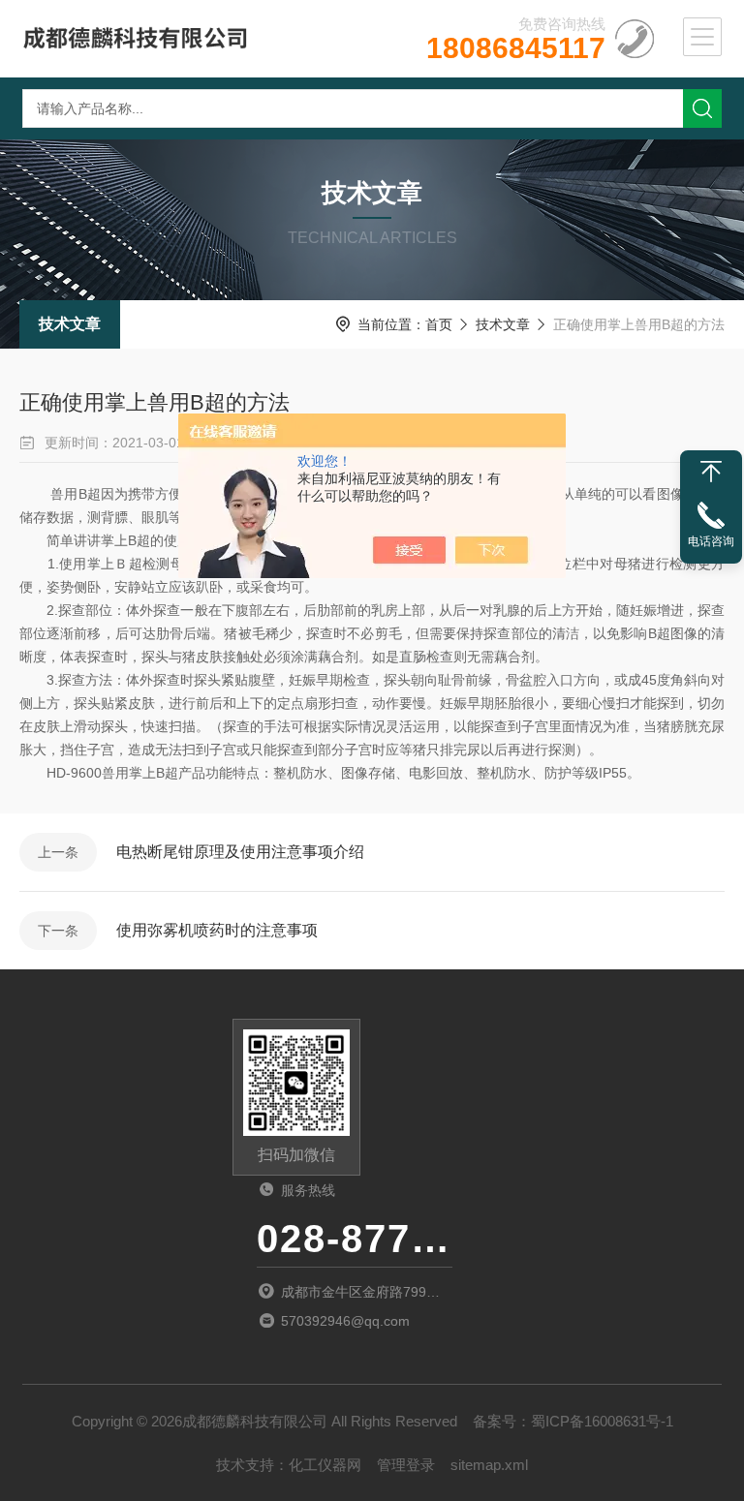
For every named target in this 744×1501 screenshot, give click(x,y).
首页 (438, 324)
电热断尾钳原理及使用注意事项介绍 (240, 851)
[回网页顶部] (711, 471)
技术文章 (70, 324)
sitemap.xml (489, 1464)
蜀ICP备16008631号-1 (602, 1421)
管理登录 (406, 1464)
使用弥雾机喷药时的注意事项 (217, 930)
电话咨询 (711, 541)
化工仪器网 (325, 1464)
